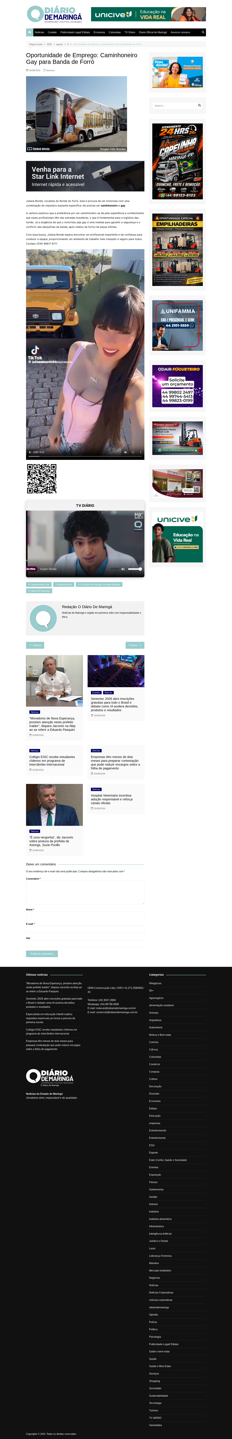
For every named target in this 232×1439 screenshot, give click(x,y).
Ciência (153, 1049)
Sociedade (155, 1388)
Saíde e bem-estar (159, 1351)
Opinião (153, 1314)
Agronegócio (156, 998)
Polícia (153, 1322)
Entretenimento (157, 1130)
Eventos (96, 692)
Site (28, 938)
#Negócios (155, 983)
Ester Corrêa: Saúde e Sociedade (168, 1160)
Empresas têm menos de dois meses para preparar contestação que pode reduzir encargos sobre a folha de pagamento (53, 1045)
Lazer (152, 1248)
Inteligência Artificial (160, 1233)
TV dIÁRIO (155, 1418)
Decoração (155, 1086)
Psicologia (155, 1336)
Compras (154, 1071)
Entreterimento (157, 1138)
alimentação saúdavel (161, 1005)
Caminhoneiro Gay (39, 584)
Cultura (153, 1079)
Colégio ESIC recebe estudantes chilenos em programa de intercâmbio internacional (52, 760)
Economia (99, 32)
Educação (155, 1115)
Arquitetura (155, 1020)
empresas (154, 1123)
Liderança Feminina (160, 1256)
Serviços (154, 1373)
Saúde (153, 1359)
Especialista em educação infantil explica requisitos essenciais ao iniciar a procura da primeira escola (50, 1018)
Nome (30, 909)
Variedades (155, 1425)
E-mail (30, 924)
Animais (153, 1012)
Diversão (154, 1093)
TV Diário (130, 32)
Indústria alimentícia (160, 1219)
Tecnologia (155, 1403)
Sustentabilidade (158, 1395)
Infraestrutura (156, 1226)
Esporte (153, 1152)
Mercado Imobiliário (160, 1270)
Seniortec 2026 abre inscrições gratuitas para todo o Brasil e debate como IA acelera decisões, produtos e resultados (54, 1002)
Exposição (155, 1174)
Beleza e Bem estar (160, 1035)
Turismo (153, 1410)
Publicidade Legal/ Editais (75, 32)
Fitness (153, 1182)
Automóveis (155, 1027)
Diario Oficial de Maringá (153, 32)
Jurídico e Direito (158, 1241)
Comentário (33, 878)
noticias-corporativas (160, 1300)
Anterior (37, 645)
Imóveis (153, 1204)
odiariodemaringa (159, 1307)
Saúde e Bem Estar (160, 1366)
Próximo (133, 645)
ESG (152, 1145)
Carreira (153, 1042)
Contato (52, 32)
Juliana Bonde (65, 584)
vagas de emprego (40, 590)
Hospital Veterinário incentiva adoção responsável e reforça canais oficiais (112, 799)
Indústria (154, 1211)
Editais (153, 1108)
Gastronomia (156, 1189)
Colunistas (115, 32)
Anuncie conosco (180, 32)
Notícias (39, 32)
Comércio (154, 1064)
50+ (151, 990)
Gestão (153, 1197)
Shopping (154, 1381)
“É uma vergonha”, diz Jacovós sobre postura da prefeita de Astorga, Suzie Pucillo (51, 841)
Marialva (154, 1263)
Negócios (154, 1277)
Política (153, 1329)
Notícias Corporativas (161, 1292)
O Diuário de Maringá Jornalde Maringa (100, 584)
